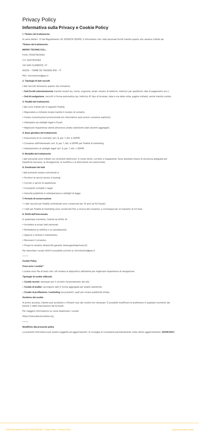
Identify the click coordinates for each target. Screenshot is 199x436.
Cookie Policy (50, 429)
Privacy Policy (64, 429)
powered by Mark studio (183, 429)
